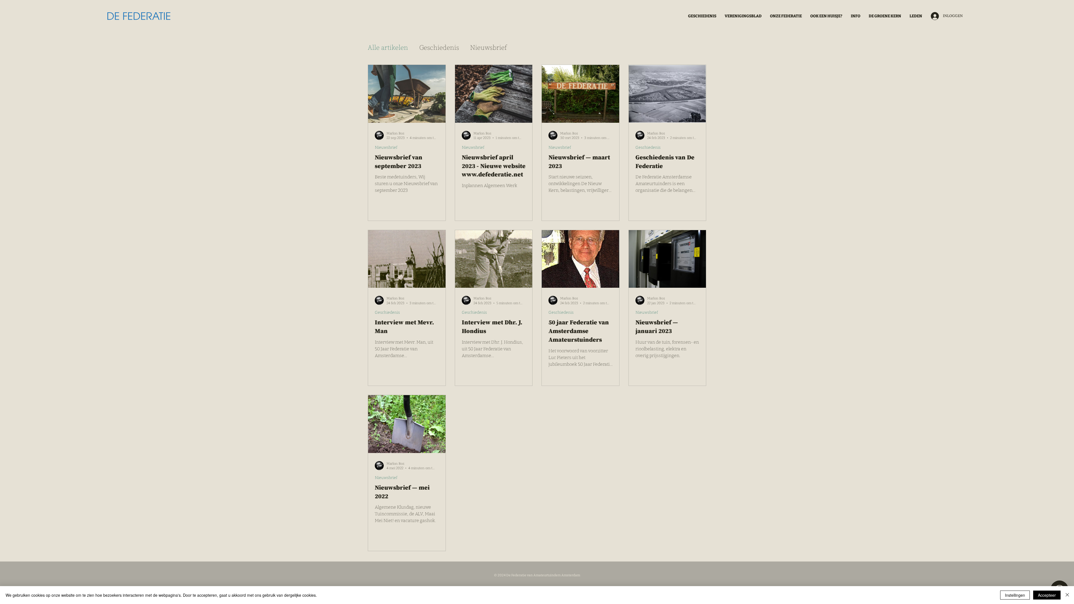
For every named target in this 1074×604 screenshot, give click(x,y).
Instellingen (1015, 595)
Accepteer (1047, 595)
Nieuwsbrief (488, 48)
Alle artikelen (388, 48)
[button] (786, 16)
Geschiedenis (439, 48)
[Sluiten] (1067, 595)
